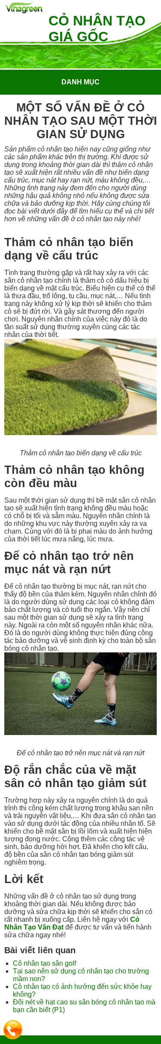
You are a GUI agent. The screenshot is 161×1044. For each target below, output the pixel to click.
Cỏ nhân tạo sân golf (44, 963)
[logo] (24, 8)
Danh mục (80, 82)
